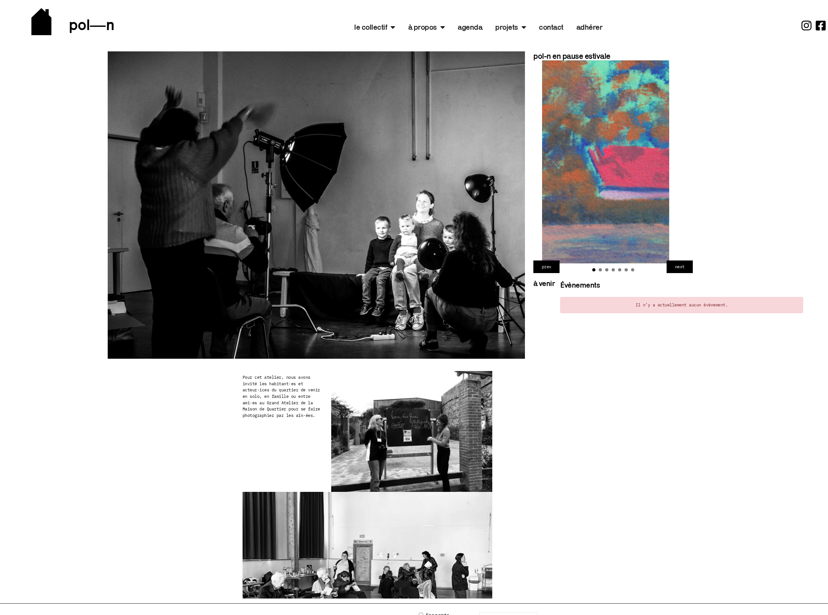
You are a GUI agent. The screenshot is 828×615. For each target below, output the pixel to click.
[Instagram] (806, 25)
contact (551, 27)
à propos (422, 27)
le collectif (370, 27)
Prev (546, 267)
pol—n (91, 24)
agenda (470, 27)
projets (506, 27)
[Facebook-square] (820, 25)
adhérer (589, 27)
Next (679, 267)
